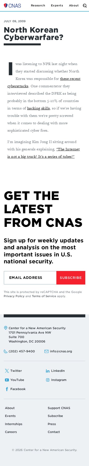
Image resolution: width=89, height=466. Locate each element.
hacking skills (38, 108)
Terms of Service (44, 296)
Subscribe (71, 278)
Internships (13, 424)
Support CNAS (59, 408)
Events (10, 416)
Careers (11, 432)
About (10, 408)
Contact (54, 432)
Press (52, 424)
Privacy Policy (14, 296)
